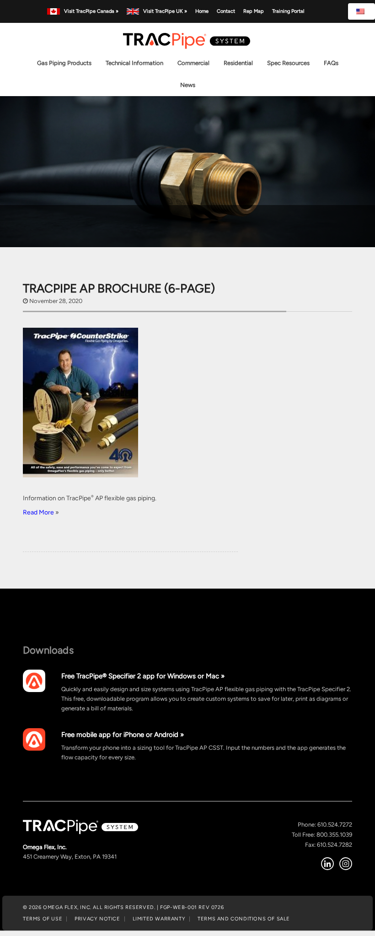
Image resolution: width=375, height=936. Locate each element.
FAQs (331, 63)
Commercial (193, 63)
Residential (238, 63)
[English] (361, 11)
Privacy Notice (97, 918)
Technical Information (134, 63)
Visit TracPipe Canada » (91, 11)
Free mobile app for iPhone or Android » (122, 734)
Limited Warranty (159, 918)
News (187, 84)
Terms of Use (42, 918)
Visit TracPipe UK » (165, 11)
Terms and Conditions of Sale (244, 918)
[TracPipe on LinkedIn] (327, 863)
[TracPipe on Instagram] (345, 863)
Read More (39, 512)
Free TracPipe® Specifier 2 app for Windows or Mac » (143, 676)
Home (202, 11)
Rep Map (253, 11)
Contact (226, 11)
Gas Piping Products (64, 63)
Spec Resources (288, 63)
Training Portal (288, 11)
